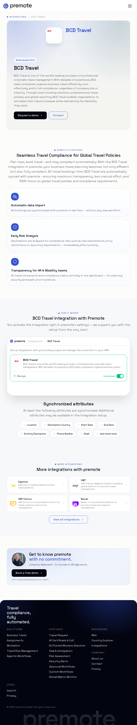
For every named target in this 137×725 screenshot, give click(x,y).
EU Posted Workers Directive (67, 645)
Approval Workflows (62, 666)
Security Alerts (58, 661)
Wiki (94, 635)
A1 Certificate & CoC (61, 640)
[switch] (120, 376)
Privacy (11, 695)
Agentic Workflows (19, 656)
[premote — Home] (17, 6)
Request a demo (28, 115)
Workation (13, 645)
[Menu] (130, 6)
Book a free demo (27, 573)
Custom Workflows (61, 671)
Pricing (96, 669)
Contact (58, 115)
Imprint (11, 690)
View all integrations (66, 519)
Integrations (17, 17)
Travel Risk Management (22, 651)
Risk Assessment (59, 656)
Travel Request (58, 635)
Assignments (15, 640)
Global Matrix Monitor (63, 677)
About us (97, 658)
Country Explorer (102, 640)
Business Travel (16, 635)
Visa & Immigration (61, 651)
